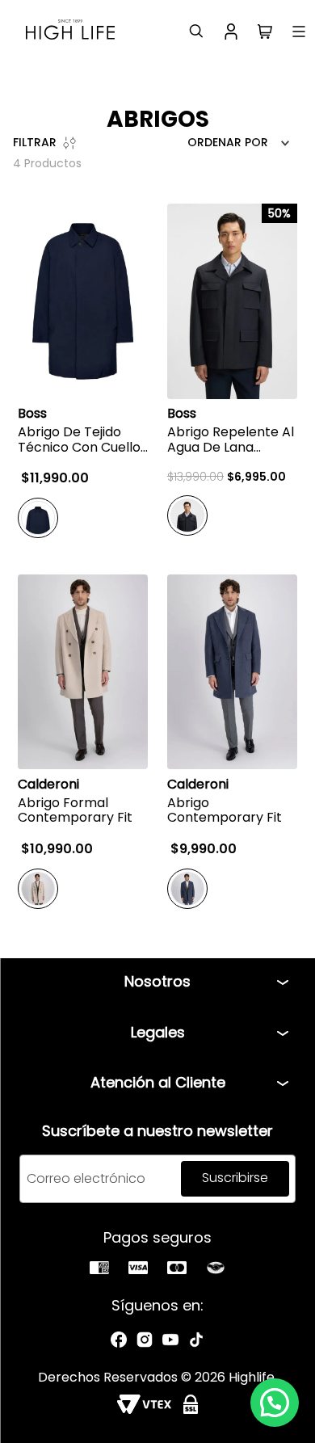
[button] (274, 1402)
